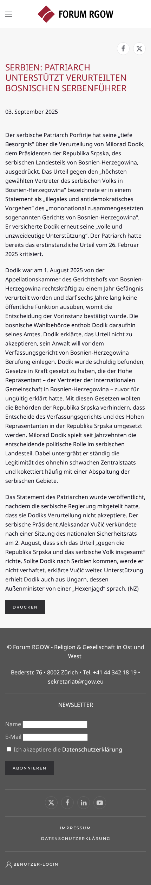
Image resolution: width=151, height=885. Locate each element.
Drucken (25, 607)
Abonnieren (30, 768)
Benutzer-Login (36, 864)
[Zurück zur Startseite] (75, 14)
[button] (8, 14)
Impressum (75, 827)
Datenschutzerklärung (92, 749)
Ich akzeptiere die (67, 749)
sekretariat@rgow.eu (76, 681)
